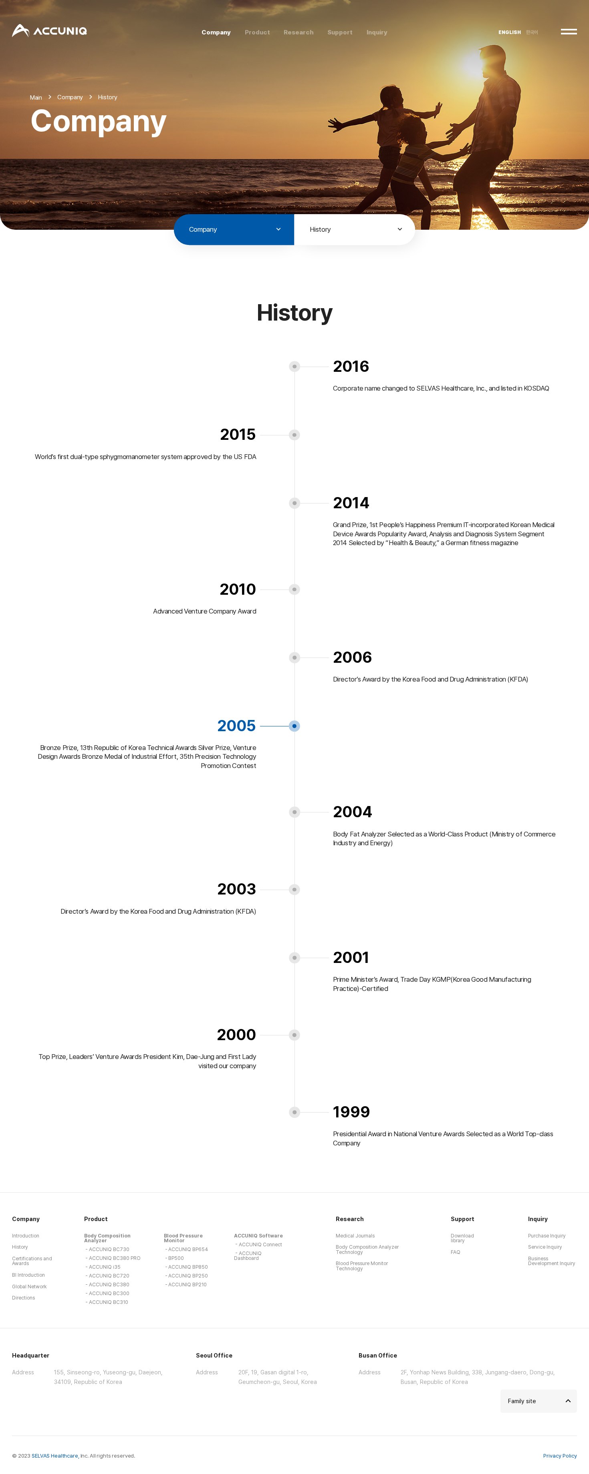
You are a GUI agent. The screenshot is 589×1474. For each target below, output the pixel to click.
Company (26, 1218)
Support (462, 1218)
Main (36, 97)
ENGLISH (509, 32)
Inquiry (538, 1218)
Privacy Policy (560, 1455)
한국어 (532, 32)
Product (96, 1218)
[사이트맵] (569, 31)
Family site (522, 1401)
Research (350, 1218)
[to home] (49, 31)
